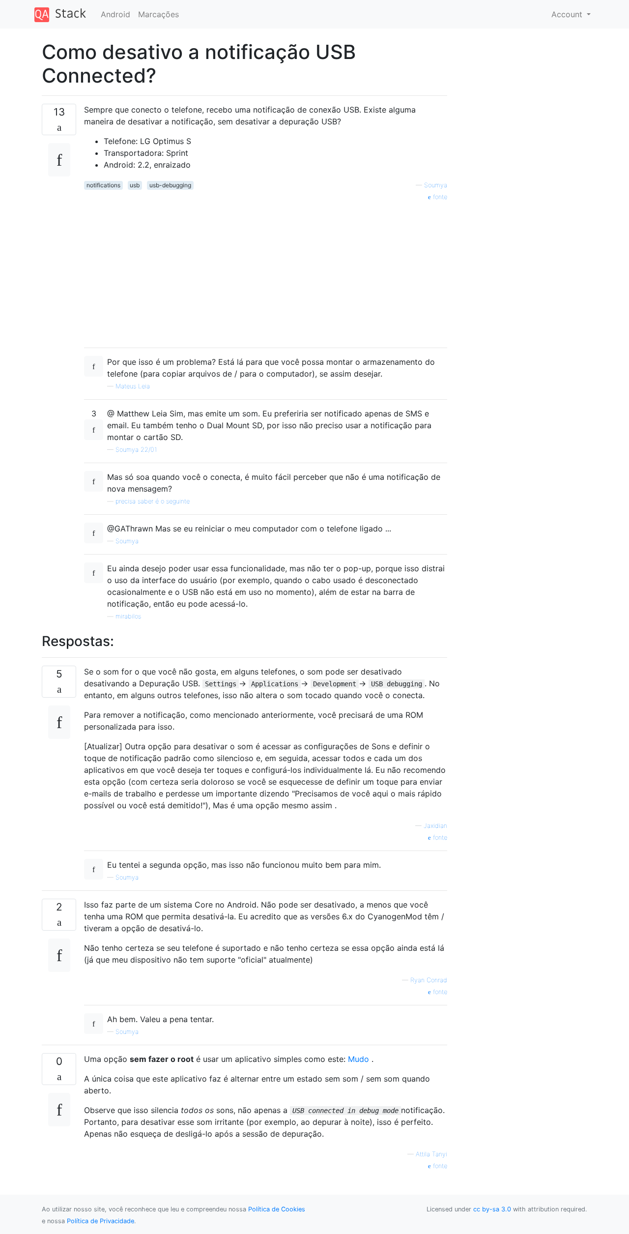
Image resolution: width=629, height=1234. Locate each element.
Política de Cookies (276, 1209)
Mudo (358, 1059)
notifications (103, 185)
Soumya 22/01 (136, 449)
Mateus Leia (132, 386)
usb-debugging (170, 185)
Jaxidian (435, 825)
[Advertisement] (265, 271)
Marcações (158, 14)
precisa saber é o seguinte (152, 501)
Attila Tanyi (431, 1154)
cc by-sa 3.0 (492, 1209)
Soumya (435, 185)
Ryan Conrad (428, 980)
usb (135, 185)
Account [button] (568, 14)
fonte (439, 197)
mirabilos (128, 616)
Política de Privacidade (100, 1221)
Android (115, 14)
